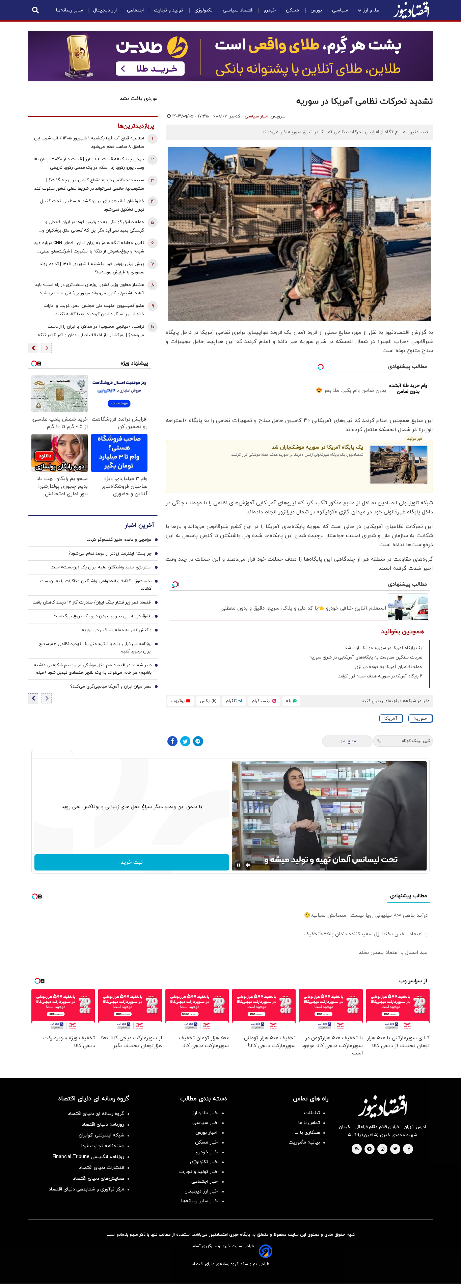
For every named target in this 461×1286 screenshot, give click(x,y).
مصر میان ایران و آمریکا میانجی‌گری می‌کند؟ (111, 686)
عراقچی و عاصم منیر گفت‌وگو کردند (119, 539)
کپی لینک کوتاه (416, 741)
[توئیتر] (185, 741)
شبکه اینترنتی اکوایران (101, 1135)
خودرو (270, 10)
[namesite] (411, 10)
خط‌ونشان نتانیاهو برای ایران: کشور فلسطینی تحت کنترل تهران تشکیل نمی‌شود (92, 205)
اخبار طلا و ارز (205, 1113)
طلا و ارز (371, 10)
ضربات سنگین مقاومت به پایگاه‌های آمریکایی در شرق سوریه (365, 657)
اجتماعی (135, 10)
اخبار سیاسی (256, 116)
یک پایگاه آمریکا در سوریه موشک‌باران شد (317, 447)
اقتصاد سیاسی (238, 10)
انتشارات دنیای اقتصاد (101, 1167)
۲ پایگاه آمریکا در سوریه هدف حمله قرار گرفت (379, 676)
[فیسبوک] (172, 741)
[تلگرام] (198, 741)
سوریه (420, 718)
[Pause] (239, 865)
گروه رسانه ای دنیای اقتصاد (96, 1113)
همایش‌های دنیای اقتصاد (98, 1178)
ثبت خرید (132, 862)
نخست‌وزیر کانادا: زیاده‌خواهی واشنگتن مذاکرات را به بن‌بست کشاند (96, 584)
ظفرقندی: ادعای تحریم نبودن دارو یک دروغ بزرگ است (102, 616)
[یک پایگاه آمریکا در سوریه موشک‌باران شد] (399, 465)
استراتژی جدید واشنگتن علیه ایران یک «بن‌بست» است (101, 567)
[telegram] (369, 1149)
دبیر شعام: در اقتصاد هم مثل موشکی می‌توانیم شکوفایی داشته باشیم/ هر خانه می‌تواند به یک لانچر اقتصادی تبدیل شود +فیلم (93, 668)
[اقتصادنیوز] (382, 1106)
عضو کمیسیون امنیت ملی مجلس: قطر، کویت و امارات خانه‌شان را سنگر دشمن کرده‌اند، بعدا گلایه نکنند (94, 310)
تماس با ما (309, 1123)
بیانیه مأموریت (304, 1142)
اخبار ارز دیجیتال (202, 1191)
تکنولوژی (203, 10)
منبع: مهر (347, 741)
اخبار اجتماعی (205, 1181)
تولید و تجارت (169, 10)
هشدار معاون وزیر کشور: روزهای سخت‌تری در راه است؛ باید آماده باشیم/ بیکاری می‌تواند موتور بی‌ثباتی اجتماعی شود (89, 289)
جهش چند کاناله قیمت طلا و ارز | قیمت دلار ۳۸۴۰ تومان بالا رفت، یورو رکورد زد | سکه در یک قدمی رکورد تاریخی (89, 163)
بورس (316, 10)
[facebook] (409, 1149)
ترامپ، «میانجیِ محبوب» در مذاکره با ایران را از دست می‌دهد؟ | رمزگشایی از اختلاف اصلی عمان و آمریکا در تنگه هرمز (90, 332)
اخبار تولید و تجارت (199, 1172)
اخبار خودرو (207, 1152)
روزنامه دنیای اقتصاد (103, 1124)
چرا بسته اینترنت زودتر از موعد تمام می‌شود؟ (110, 553)
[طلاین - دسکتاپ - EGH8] (230, 56)
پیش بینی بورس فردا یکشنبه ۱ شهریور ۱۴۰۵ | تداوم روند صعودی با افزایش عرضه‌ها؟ (92, 268)
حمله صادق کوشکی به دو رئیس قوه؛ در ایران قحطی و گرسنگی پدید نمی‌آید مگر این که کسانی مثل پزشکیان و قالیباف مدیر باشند (93, 227)
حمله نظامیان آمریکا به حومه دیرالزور (388, 667)
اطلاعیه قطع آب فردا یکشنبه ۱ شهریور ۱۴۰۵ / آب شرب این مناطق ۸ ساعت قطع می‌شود (89, 142)
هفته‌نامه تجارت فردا (102, 1146)
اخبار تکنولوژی (204, 1162)
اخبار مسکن (207, 1142)
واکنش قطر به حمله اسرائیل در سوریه (117, 630)
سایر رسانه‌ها (69, 10)
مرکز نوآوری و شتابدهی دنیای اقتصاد (86, 1189)
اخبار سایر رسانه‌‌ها (200, 1201)
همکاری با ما (307, 1132)
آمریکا (390, 718)
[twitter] (395, 1149)
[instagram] (382, 1149)
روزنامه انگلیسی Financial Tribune (88, 1157)
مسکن (293, 10)
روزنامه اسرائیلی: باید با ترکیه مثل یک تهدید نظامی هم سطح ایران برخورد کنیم (95, 647)
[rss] (357, 1149)
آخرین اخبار (139, 525)
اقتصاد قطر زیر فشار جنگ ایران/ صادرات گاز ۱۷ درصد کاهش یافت (92, 602)
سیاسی (340, 10)
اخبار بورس (207, 1132)
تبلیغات (312, 1113)
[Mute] (248, 865)
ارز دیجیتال (105, 10)
